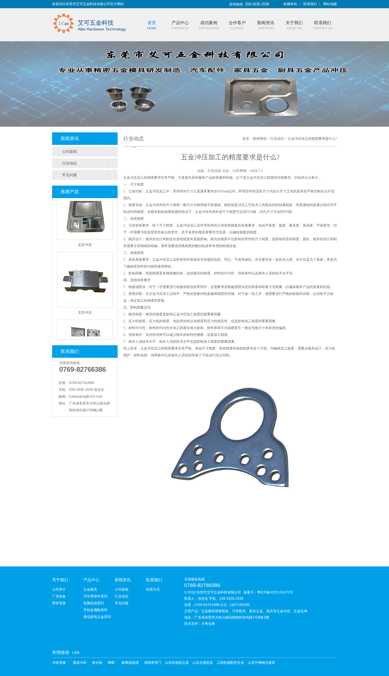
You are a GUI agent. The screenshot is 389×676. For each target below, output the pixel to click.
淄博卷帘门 (152, 663)
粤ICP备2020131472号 (275, 592)
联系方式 (153, 589)
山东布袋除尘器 (177, 663)
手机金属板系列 (95, 610)
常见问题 (69, 175)
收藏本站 (290, 4)
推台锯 (97, 663)
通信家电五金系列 (97, 617)
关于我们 (60, 580)
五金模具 (90, 589)
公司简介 (59, 589)
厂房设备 (59, 596)
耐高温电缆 (130, 663)
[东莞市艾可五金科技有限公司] (63, 12)
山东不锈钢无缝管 (261, 663)
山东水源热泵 (203, 663)
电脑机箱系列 (93, 603)
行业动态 (69, 163)
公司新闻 (69, 151)
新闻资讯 (260, 139)
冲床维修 (59, 663)
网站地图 (330, 4)
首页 (245, 139)
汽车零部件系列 (95, 596)
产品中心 (91, 580)
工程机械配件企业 (230, 663)
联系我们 (310, 4)
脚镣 (111, 663)
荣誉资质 (59, 603)
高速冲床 (80, 663)
